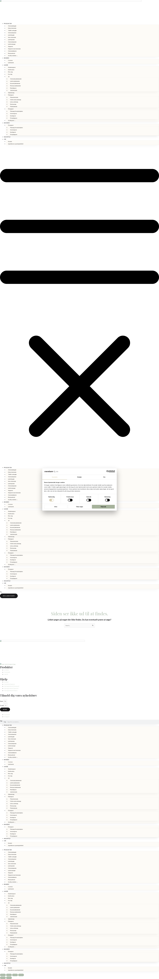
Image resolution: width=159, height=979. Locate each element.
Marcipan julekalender (15, 85)
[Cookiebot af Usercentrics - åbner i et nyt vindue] (107, 471)
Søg (1, 721)
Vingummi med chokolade (14, 48)
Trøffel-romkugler (12, 30)
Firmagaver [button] (10, 109)
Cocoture (10, 60)
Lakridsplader (11, 39)
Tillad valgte (79, 506)
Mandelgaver (13, 88)
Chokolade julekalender (16, 79)
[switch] (70, 500)
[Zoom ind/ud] (3, 975)
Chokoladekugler (12, 26)
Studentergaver (12, 67)
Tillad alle (103, 506)
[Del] (15, 975)
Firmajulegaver (13, 118)
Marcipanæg (13, 104)
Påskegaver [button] (11, 95)
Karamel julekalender (15, 83)
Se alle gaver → (11, 120)
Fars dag (10, 74)
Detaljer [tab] (79, 477)
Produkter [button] (8, 23)
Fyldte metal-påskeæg (15, 99)
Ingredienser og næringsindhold (15, 144)
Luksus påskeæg (14, 102)
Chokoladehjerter (12, 51)
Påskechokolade (14, 97)
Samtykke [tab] (55, 477)
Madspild (7, 137)
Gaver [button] (6, 65)
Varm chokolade (12, 37)
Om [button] (5, 139)
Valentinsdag (11, 92)
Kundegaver (13, 116)
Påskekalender (13, 106)
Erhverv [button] (7, 123)
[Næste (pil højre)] (9, 978)
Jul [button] (8, 76)
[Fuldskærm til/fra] (9, 975)
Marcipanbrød (11, 53)
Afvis (55, 506)
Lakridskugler (11, 35)
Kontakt (10, 141)
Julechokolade (13, 90)
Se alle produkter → (13, 55)
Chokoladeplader (12, 42)
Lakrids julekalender (15, 81)
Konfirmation (11, 69)
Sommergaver (13, 113)
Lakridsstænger (11, 44)
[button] (79, 306)
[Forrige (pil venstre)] (3, 978)
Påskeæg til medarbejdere (16, 111)
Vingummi (10, 46)
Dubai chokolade (12, 28)
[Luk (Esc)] (21, 975)
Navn (1, 701)
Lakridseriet (11, 62)
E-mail (2, 705)
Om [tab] (104, 477)
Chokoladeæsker (12, 32)
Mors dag (10, 72)
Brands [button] (6, 58)
